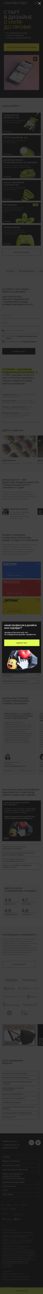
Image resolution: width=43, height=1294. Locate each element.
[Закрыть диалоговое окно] (39, 3)
